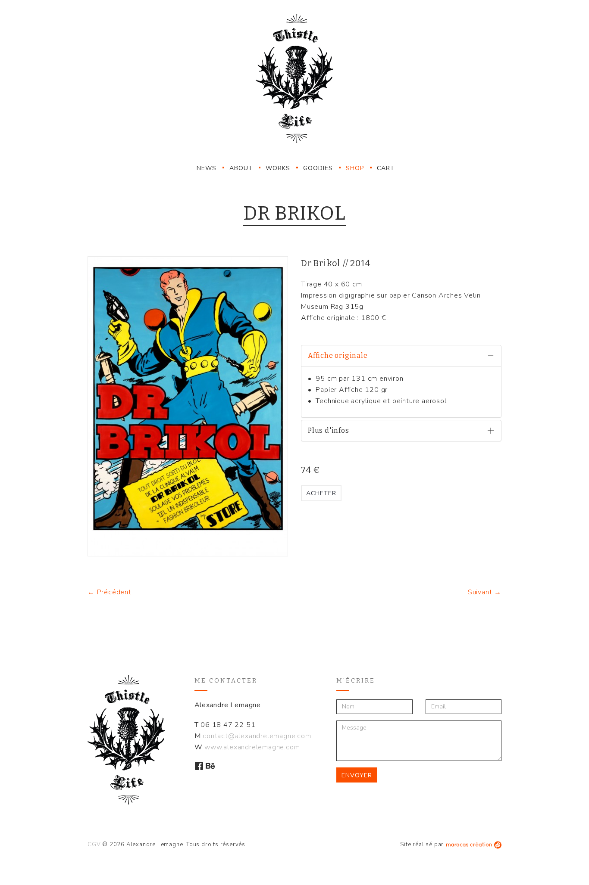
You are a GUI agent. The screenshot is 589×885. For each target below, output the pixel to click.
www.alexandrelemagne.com (252, 747)
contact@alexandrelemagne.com (257, 736)
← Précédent (110, 592)
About (241, 168)
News (206, 168)
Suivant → (484, 592)
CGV (94, 844)
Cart (386, 168)
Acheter (321, 493)
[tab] (401, 355)
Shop (355, 168)
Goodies (318, 168)
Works (278, 168)
